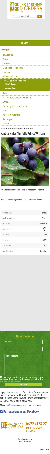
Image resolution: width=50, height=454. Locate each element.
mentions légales (44, 449)
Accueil (3, 129)
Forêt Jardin (29, 129)
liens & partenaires (25, 439)
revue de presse (25, 441)
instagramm (37, 405)
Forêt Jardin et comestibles (15, 129)
